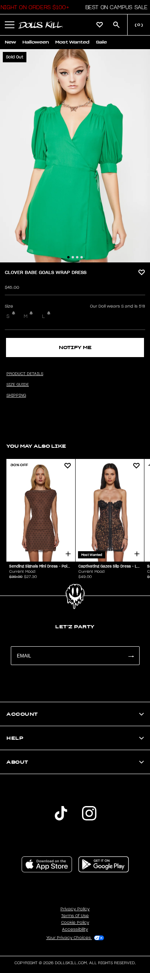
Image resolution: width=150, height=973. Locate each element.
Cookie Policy (75, 923)
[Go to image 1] (68, 257)
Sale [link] (101, 42)
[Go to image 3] (77, 257)
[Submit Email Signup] (131, 655)
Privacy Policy (75, 909)
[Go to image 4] (81, 257)
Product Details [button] (24, 374)
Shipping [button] (16, 395)
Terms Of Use (75, 916)
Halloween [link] (35, 42)
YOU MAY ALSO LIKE (36, 446)
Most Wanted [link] (72, 42)
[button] (114, 7)
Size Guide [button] (17, 385)
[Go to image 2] (73, 257)
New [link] (10, 42)
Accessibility (75, 929)
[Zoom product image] (75, 155)
